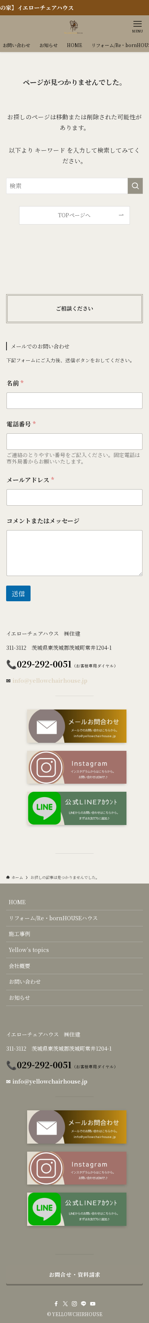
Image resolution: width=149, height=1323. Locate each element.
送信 (18, 593)
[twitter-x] (65, 1303)
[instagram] (74, 1303)
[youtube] (92, 1303)
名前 (14, 383)
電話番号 (21, 424)
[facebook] (56, 1303)
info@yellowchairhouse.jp (49, 680)
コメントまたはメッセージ (42, 520)
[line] (83, 1303)
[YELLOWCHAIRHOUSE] (74, 26)
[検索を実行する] (135, 186)
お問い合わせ (25, 981)
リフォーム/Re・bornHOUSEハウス (53, 918)
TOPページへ (74, 215)
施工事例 (19, 933)
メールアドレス (30, 479)
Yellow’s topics (29, 950)
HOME (17, 902)
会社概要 (19, 966)
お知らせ (19, 997)
